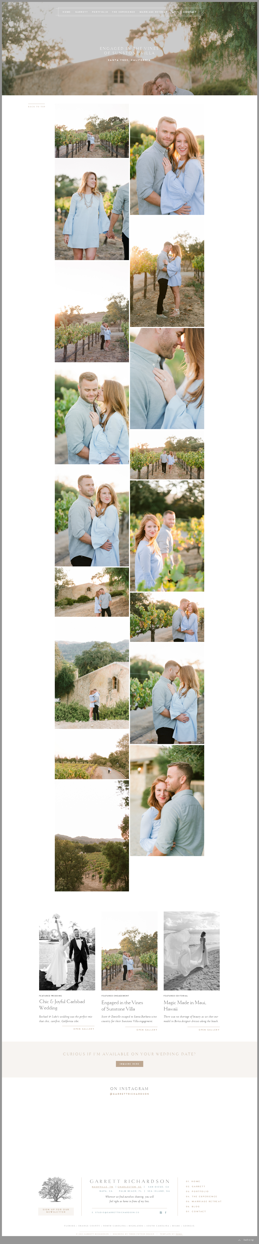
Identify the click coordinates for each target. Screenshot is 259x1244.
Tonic (179, 1234)
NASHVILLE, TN (102, 1187)
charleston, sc (130, 1187)
